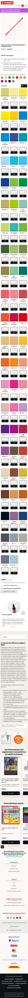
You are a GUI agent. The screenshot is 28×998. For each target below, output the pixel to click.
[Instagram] (8, 918)
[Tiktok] (14, 918)
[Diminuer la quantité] (2, 104)
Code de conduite (14, 868)
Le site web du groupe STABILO (14, 902)
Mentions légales (9, 979)
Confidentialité (19, 979)
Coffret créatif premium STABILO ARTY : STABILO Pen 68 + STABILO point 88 (10, 780)
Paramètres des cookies (20, 981)
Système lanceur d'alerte (14, 871)
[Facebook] (11, 918)
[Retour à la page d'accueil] (8, 2)
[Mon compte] (19, 5)
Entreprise (14, 866)
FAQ (14, 883)
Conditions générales (20, 983)
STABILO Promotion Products (14, 891)
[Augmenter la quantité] (7, 104)
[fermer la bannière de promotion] (27, 10)
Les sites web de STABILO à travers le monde (14, 905)
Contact (14, 885)
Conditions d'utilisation (8, 983)
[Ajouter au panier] (5, 107)
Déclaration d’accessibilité (14, 987)
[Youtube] (17, 918)
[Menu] (25, 5)
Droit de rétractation (14, 985)
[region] (14, 26)
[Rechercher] (16, 5)
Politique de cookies (7, 981)
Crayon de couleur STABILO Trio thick (9, 828)
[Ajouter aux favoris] (19, 757)
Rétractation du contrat (14, 995)
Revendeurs (14, 888)
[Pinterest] (20, 918)
